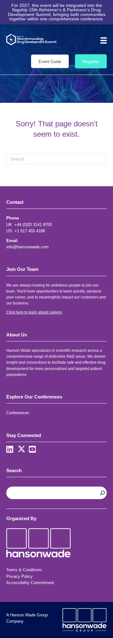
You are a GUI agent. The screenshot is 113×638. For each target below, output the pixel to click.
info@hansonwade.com (27, 247)
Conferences (17, 412)
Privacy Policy (19, 576)
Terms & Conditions (24, 569)
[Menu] (101, 40)
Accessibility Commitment (30, 582)
